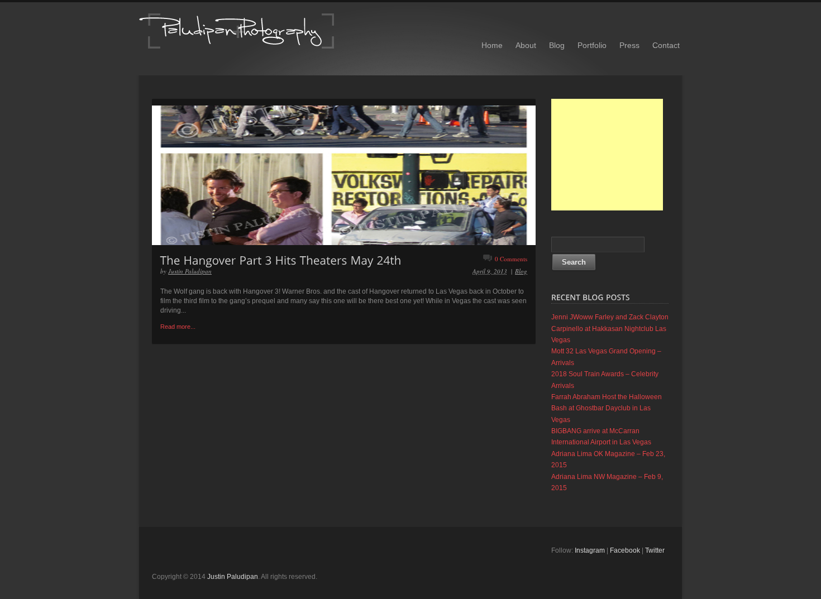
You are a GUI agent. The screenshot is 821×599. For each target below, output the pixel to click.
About (525, 45)
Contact (666, 45)
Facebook (625, 550)
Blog (557, 45)
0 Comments (511, 259)
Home (492, 45)
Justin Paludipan (190, 271)
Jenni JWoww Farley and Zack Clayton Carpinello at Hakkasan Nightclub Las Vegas (610, 328)
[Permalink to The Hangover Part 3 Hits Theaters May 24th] (281, 259)
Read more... (177, 326)
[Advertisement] (607, 154)
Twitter (655, 550)
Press (629, 45)
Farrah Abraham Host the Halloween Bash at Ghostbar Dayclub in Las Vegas (606, 408)
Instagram (590, 550)
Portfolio (592, 45)
